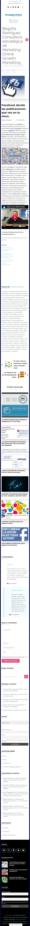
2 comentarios (20, 120)
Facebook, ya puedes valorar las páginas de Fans (12, 522)
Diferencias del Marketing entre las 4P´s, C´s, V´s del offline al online (15, 800)
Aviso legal (6, 831)
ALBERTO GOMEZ (8, 785)
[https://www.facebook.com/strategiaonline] (4, 850)
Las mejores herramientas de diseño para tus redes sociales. (13, 814)
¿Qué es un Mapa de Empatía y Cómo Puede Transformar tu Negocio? (14, 779)
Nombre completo (6, 729)
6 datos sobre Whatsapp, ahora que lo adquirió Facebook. (8, 262)
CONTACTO (6, 763)
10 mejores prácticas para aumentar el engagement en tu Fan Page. (14, 420)
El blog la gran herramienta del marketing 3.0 (18, 870)
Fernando (10, 564)
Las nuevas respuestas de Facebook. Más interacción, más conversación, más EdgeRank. (14, 443)
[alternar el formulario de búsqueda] (22, 7)
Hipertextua (9, 169)
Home (5, 759)
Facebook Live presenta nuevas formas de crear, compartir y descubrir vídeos (15, 495)
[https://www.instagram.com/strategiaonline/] (9, 850)
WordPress (24, 923)
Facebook (11, 130)
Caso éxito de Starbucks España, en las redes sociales (18, 878)
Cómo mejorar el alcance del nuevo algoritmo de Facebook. (13, 544)
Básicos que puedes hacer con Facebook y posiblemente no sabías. (7, 254)
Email (3, 734)
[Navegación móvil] (26, 39)
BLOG (4, 756)
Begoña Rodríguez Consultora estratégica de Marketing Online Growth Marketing (15, 917)
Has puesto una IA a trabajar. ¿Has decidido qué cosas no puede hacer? (15, 700)
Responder (13, 583)
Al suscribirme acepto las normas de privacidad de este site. (15, 740)
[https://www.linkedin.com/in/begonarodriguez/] (13, 850)
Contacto (5, 828)
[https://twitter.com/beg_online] (18, 850)
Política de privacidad (9, 835)
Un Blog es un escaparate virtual (12, 795)
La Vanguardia (17, 128)
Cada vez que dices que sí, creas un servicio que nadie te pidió (15, 695)
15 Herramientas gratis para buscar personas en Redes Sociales (17, 864)
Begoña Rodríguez (7, 120)
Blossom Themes (7, 923)
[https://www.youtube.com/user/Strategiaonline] (23, 850)
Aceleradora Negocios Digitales (12, 767)
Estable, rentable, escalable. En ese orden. (15, 710)
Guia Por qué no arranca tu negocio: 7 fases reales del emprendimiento (15, 689)
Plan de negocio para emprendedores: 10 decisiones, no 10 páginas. (14, 705)
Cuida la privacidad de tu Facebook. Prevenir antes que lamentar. (13, 471)
